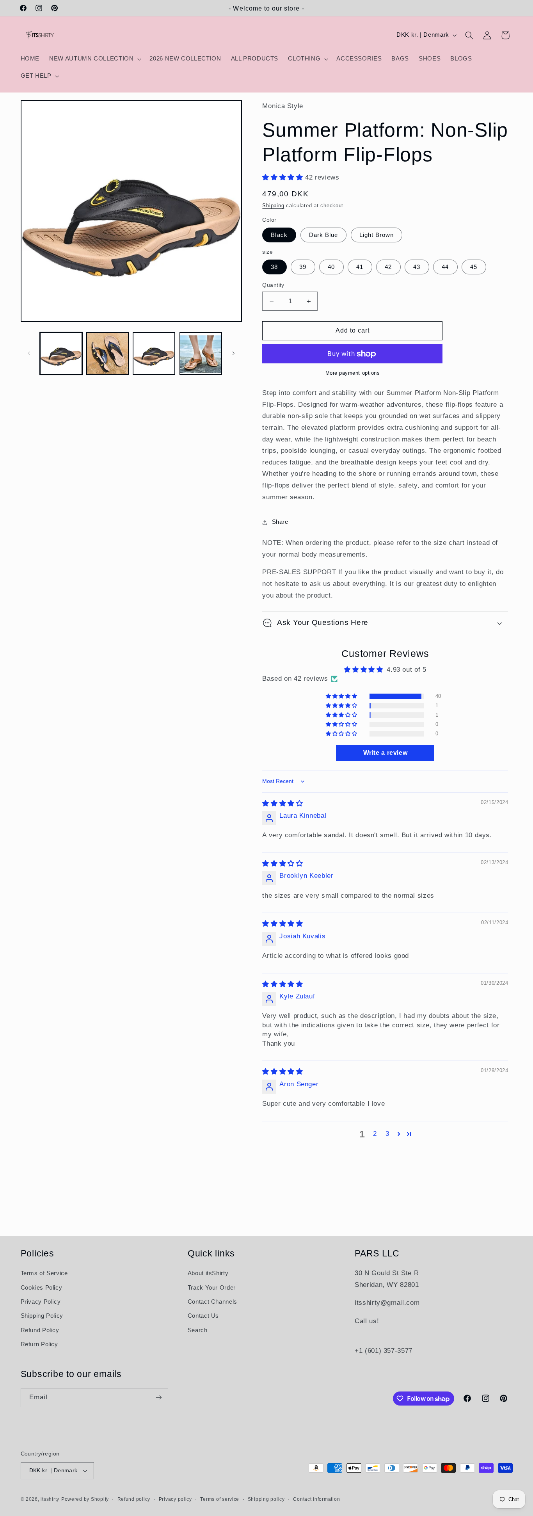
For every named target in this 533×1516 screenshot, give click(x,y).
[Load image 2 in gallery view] (107, 353)
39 (302, 267)
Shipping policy (266, 1499)
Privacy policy (175, 1499)
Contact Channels (212, 1302)
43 (416, 267)
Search (198, 1330)
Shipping (273, 205)
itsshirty (50, 1499)
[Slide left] (29, 353)
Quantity (273, 285)
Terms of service (219, 1499)
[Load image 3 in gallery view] (154, 353)
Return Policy (39, 1344)
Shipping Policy (42, 1316)
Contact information (316, 1499)
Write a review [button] (385, 752)
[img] (282, 803)
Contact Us (203, 1316)
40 (331, 267)
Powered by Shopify (85, 1499)
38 (274, 267)
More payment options (352, 373)
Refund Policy (40, 1330)
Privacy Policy (41, 1302)
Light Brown (376, 235)
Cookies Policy (41, 1288)
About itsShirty (208, 1273)
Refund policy (134, 1499)
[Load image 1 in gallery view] (61, 353)
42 (388, 267)
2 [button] (375, 1133)
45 (473, 267)
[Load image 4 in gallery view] (200, 353)
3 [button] (387, 1133)
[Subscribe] (158, 1397)
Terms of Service (44, 1273)
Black (279, 235)
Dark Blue (323, 235)
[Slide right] (233, 353)
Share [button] (280, 522)
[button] (94, 59)
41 (359, 267)
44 (445, 267)
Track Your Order (212, 1288)
